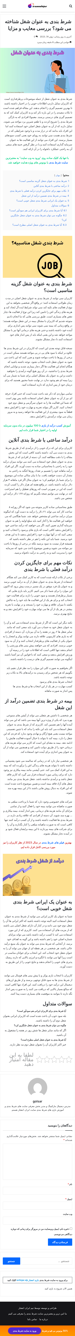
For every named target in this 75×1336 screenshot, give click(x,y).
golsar (37, 1101)
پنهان (58, 175)
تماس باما (32, 1319)
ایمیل (68, 1199)
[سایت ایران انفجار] (37, 5)
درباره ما (43, 1319)
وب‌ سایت (67, 1214)
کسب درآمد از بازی (51, 425)
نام (70, 1184)
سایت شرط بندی (58, 162)
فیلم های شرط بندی (53, 842)
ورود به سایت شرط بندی (24, 1330)
